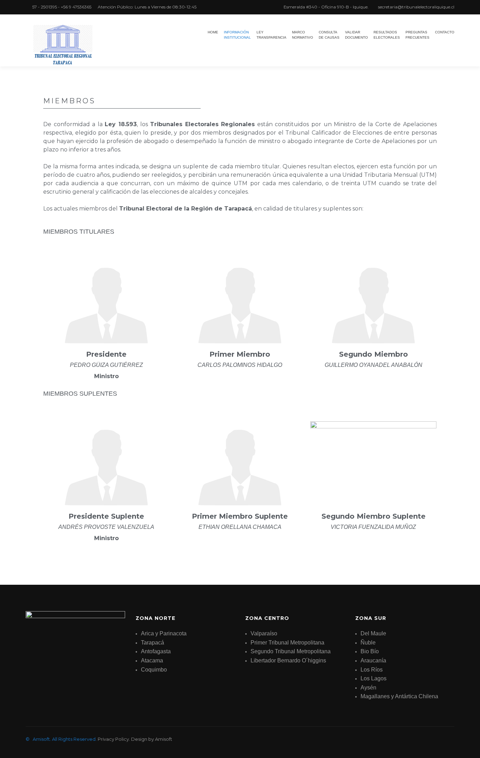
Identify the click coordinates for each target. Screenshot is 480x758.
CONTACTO (444, 32)
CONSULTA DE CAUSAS (329, 34)
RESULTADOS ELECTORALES (387, 34)
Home (213, 32)
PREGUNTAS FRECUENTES (417, 34)
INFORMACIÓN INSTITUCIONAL (237, 34)
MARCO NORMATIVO (302, 34)
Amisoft (163, 739)
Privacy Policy (113, 739)
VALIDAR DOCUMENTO (356, 34)
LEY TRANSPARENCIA (271, 34)
